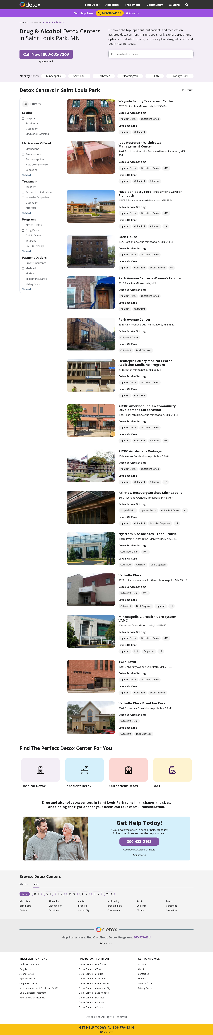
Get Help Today (106, 1027)
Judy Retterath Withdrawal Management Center (140, 144)
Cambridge (171, 906)
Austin (140, 901)
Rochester (104, 76)
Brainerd (82, 906)
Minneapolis (53, 76)
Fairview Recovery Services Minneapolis (150, 492)
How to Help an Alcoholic (32, 997)
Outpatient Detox (28, 983)
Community (155, 5)
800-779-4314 (142, 937)
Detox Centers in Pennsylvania (94, 983)
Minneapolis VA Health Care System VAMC (147, 618)
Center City (83, 910)
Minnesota (35, 22)
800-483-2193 (139, 841)
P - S (84, 893)
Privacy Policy (145, 988)
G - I (48, 893)
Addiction (112, 5)
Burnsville (141, 906)
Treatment (132, 5)
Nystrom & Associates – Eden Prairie (148, 534)
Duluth (155, 76)
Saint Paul (79, 76)
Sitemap (142, 978)
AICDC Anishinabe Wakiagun (142, 451)
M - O (72, 893)
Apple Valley (113, 901)
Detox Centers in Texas (90, 969)
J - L (60, 893)
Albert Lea (24, 901)
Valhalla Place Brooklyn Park (142, 703)
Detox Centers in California (92, 964)
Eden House (128, 237)
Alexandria (54, 901)
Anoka (81, 901)
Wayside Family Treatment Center (146, 101)
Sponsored (133, 13)
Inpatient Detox (27, 978)
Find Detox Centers (29, 964)
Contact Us (143, 973)
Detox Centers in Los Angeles (94, 992)
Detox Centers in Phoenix (91, 1007)
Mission (142, 964)
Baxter (169, 901)
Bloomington (130, 76)
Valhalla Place (130, 575)
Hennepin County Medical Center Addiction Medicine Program (145, 363)
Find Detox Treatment (94, 958)
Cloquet (141, 910)
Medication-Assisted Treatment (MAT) (38, 988)
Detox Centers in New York (92, 978)
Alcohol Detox (26, 973)
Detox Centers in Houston (92, 1002)
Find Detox (92, 5)
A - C (24, 893)
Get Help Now (83, 13)
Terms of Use (145, 983)
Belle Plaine (25, 906)
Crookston (171, 910)
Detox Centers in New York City (95, 988)
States (23, 884)
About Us (142, 969)
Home (22, 22)
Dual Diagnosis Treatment (32, 992)
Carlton (23, 910)
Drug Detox (25, 969)
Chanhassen (113, 910)
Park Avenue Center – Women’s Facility (150, 278)
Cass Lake (54, 910)
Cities (36, 884)
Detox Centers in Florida (91, 973)
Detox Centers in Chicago (91, 997)
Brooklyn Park (180, 76)
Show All (26, 175)
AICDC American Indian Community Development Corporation (147, 408)
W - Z (109, 893)
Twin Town (127, 662)
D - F (36, 893)
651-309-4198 (111, 13)
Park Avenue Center (135, 319)
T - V (96, 893)
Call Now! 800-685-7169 (46, 54)
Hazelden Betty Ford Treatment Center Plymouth (150, 194)
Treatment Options (33, 958)
